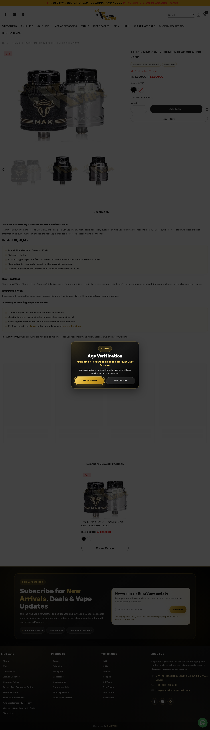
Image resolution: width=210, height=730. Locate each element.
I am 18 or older (89, 381)
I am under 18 (120, 381)
